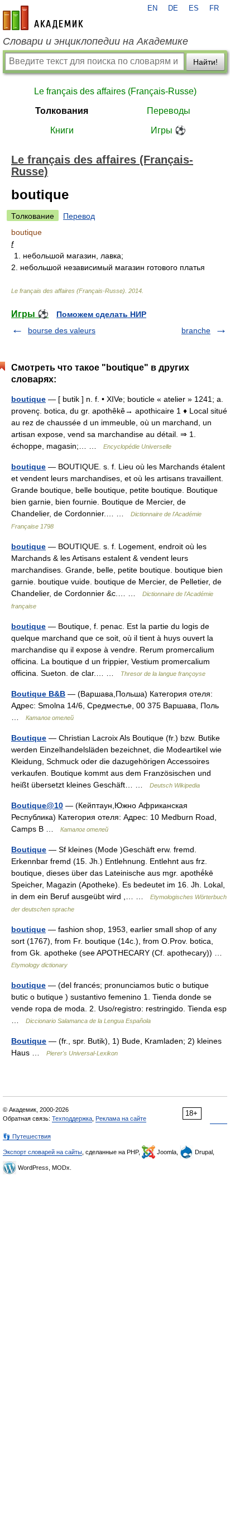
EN (152, 8)
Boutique (28, 737)
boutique (28, 399)
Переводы (168, 111)
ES (194, 8)
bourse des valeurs (61, 330)
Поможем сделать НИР (101, 314)
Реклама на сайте (120, 1118)
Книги (62, 130)
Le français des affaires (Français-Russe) (115, 91)
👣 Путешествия (27, 1136)
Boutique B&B (38, 693)
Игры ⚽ (168, 130)
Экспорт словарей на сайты (42, 1152)
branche (195, 330)
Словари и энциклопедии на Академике (95, 41)
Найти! (205, 61)
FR (214, 8)
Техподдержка (72, 1118)
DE (173, 8)
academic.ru (43, 18)
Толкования (61, 111)
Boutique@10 (37, 805)
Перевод (79, 216)
